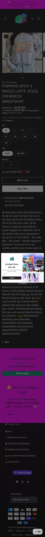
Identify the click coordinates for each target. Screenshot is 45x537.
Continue (11, 278)
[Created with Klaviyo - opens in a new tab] (22, 283)
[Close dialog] (42, 254)
